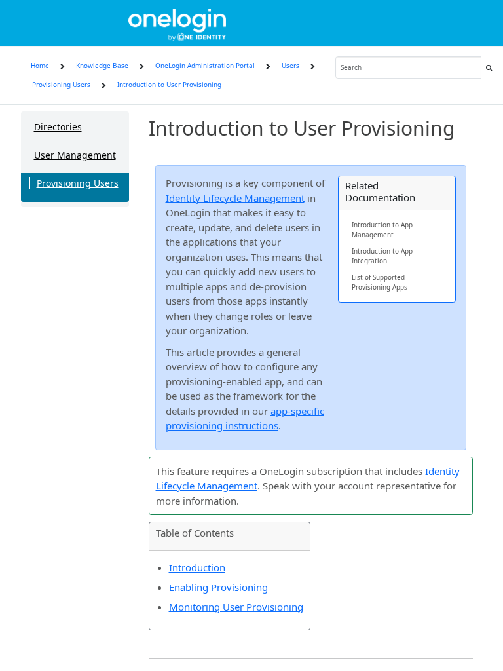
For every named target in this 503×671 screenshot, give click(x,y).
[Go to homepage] (177, 23)
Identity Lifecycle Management (235, 197)
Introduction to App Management (382, 229)
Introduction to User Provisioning (169, 84)
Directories (58, 127)
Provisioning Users (61, 84)
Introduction (197, 567)
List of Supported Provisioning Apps (379, 282)
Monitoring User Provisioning (236, 606)
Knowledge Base (102, 65)
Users (290, 65)
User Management (75, 155)
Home (40, 65)
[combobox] (408, 67)
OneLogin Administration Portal (205, 65)
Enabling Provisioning (218, 587)
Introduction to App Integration (382, 255)
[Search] (488, 67)
